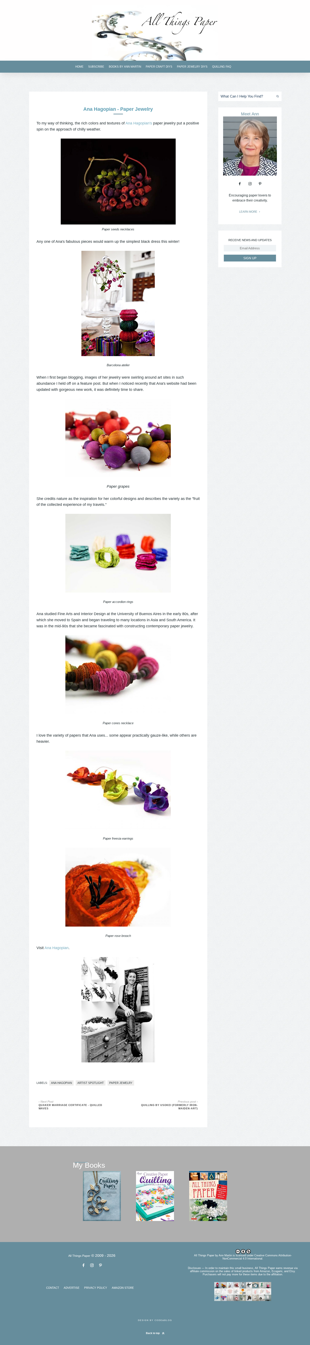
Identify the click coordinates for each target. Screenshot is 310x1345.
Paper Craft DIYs (159, 66)
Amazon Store (123, 1287)
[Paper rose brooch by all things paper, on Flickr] (118, 887)
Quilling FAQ (221, 66)
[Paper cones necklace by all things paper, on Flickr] (118, 674)
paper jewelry (120, 1083)
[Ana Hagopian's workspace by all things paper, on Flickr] (118, 303)
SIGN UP (249, 258)
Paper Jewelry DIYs (192, 66)
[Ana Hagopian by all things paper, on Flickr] (118, 1009)
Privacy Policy (95, 1287)
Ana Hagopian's (138, 123)
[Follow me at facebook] (239, 183)
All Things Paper (204, 1255)
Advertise (72, 1287)
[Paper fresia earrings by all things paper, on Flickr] (118, 790)
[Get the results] (277, 96)
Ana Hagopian (56, 948)
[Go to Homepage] (155, 33)
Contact (52, 1287)
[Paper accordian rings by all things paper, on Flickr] (118, 553)
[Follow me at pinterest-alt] (260, 183)
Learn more (248, 211)
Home (79, 66)
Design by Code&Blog (155, 1320)
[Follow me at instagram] (250, 183)
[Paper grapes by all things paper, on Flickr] (118, 438)
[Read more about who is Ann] (250, 174)
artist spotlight (90, 1083)
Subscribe (96, 66)
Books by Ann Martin (125, 66)
